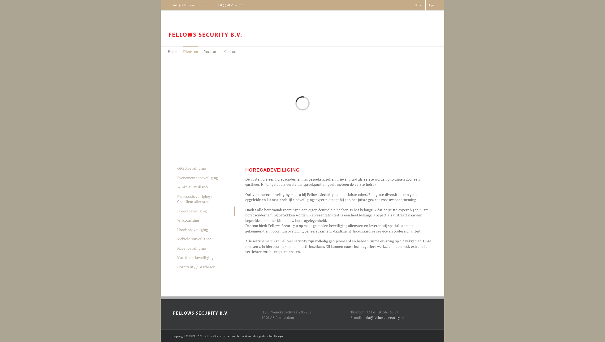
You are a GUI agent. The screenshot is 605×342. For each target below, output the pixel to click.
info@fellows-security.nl (383, 317)
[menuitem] (418, 5)
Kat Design (276, 336)
